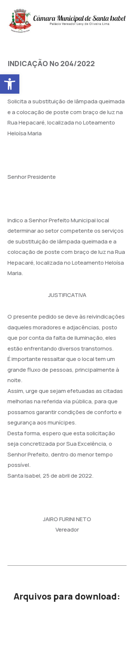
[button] (9, 84)
